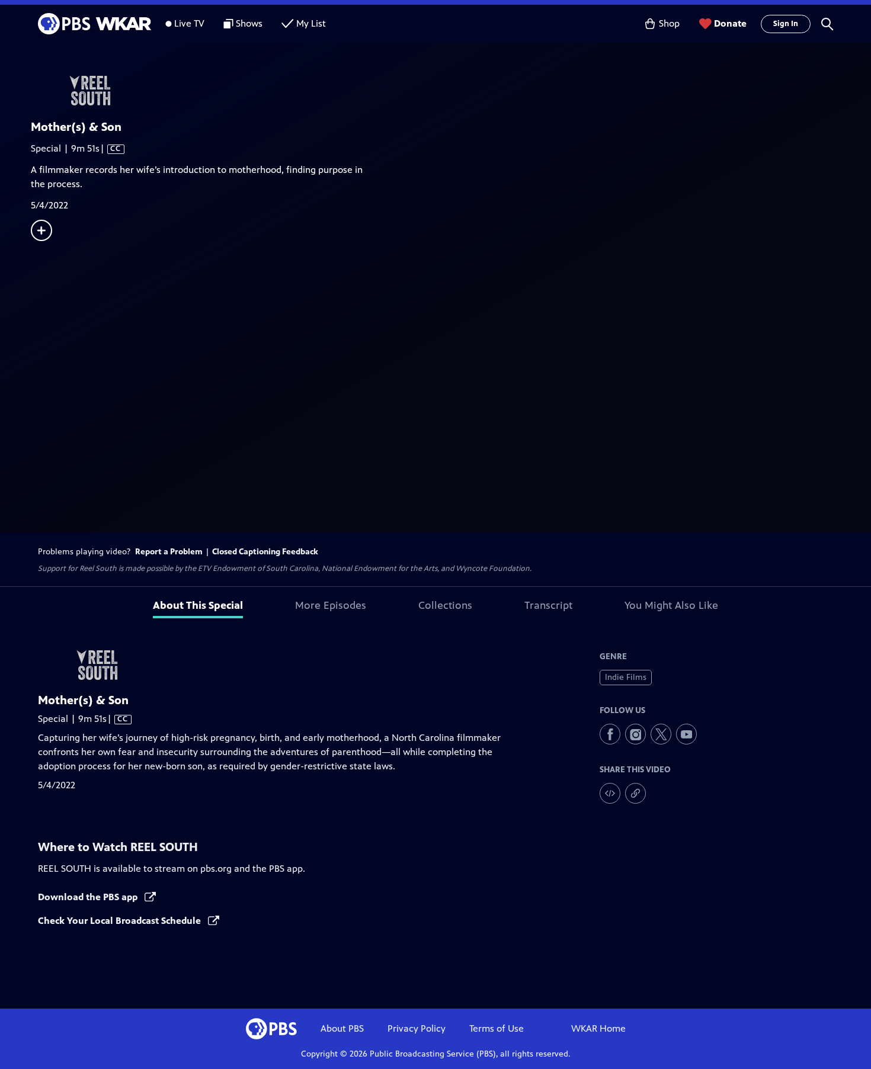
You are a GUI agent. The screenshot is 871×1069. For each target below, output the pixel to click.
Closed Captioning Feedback (265, 552)
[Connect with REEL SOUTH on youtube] (686, 734)
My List (311, 23)
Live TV (189, 23)
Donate (730, 23)
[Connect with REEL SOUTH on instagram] (635, 734)
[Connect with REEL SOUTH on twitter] (661, 734)
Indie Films (625, 677)
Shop (669, 23)
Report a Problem (169, 552)
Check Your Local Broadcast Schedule (120, 920)
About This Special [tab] (198, 605)
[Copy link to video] (635, 793)
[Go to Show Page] (451, 90)
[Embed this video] (610, 793)
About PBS (342, 1028)
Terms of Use (496, 1028)
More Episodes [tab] (330, 605)
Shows (249, 23)
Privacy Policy (417, 1028)
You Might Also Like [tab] (671, 605)
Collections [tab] (445, 605)
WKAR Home (598, 1028)
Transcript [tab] (548, 605)
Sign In (785, 23)
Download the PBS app (89, 897)
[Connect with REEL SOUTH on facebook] (610, 734)
